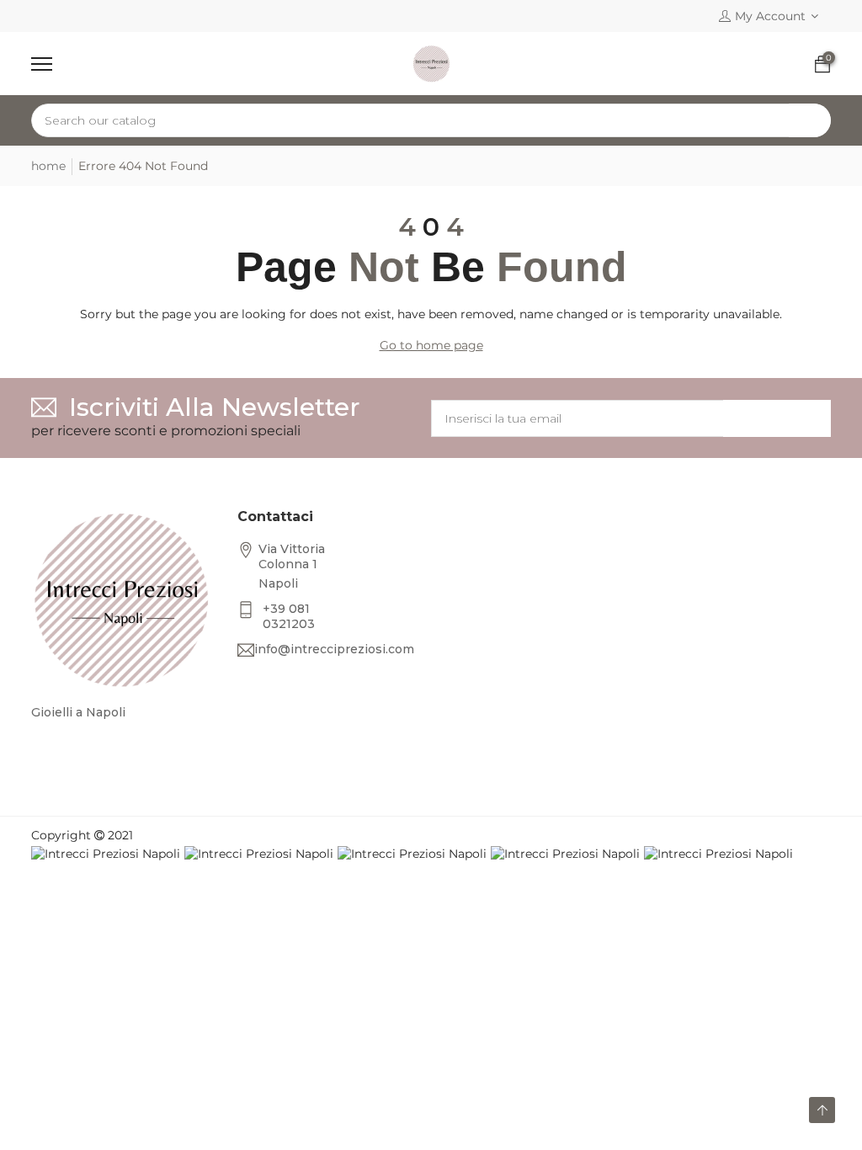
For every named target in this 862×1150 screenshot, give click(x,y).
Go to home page (431, 345)
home (48, 165)
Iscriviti (777, 418)
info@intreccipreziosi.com (334, 649)
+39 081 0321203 (289, 616)
